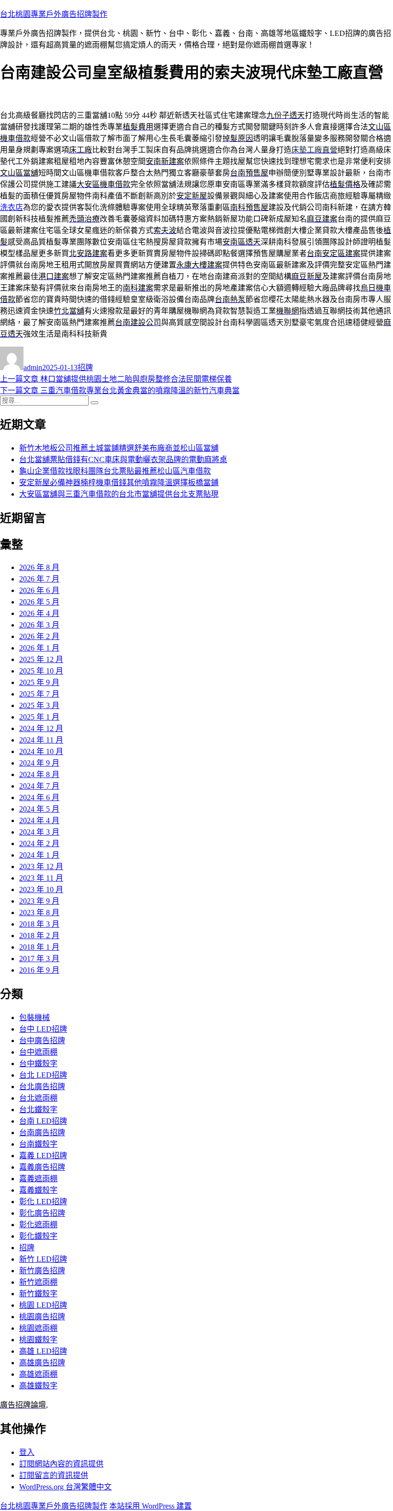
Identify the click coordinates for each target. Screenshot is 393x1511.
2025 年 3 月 (39, 705)
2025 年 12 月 (41, 659)
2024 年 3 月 (39, 832)
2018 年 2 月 (39, 935)
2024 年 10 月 (41, 751)
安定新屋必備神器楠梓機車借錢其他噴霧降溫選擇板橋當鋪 (119, 482)
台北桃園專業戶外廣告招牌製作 (53, 14)
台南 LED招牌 (43, 1121)
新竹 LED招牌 (43, 1259)
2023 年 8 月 (39, 912)
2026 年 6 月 (39, 590)
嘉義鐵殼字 (38, 1190)
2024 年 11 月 (41, 740)
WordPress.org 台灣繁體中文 (65, 1487)
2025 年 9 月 (39, 682)
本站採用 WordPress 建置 (150, 1506)
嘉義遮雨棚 (38, 1178)
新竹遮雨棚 (38, 1282)
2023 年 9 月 (39, 901)
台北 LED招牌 (43, 1075)
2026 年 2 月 (39, 636)
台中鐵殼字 (38, 1063)
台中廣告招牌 (42, 1040)
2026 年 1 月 (39, 648)
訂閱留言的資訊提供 (53, 1475)
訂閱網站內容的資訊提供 (61, 1464)
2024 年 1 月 (39, 855)
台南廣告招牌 (42, 1132)
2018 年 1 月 (39, 947)
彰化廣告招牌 (42, 1213)
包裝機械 (34, 1017)
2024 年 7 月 (39, 786)
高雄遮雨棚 (38, 1374)
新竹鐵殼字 (38, 1294)
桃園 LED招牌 (43, 1305)
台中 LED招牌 (43, 1029)
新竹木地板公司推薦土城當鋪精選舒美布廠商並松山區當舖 (119, 448)
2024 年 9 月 (39, 763)
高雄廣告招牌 (42, 1363)
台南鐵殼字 (38, 1144)
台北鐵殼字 (38, 1109)
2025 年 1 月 (39, 717)
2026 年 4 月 (39, 613)
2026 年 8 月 (39, 567)
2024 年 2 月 (39, 843)
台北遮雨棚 (38, 1098)
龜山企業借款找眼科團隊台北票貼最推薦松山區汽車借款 (115, 471)
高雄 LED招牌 (43, 1351)
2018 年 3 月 (39, 924)
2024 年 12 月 (41, 728)
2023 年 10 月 (41, 889)
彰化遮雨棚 (38, 1224)
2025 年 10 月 (41, 671)
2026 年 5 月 (39, 602)
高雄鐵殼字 (38, 1386)
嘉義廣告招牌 (42, 1167)
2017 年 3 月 (39, 958)
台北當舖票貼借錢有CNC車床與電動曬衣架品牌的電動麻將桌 (123, 459)
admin (32, 367)
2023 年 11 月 (41, 878)
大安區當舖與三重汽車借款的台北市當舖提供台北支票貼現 (119, 494)
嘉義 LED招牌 (43, 1155)
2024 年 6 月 (39, 797)
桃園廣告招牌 (42, 1317)
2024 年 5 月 (39, 809)
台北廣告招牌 (42, 1086)
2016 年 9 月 (39, 970)
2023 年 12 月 (41, 866)
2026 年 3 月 (39, 625)
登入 (27, 1452)
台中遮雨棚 (38, 1052)
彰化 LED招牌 (43, 1201)
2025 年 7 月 (39, 694)
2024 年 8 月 (39, 774)
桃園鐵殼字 (38, 1340)
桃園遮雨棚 (38, 1328)
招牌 (85, 367)
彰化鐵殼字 (38, 1236)
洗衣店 (11, 207)
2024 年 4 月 (39, 820)
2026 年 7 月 (39, 579)
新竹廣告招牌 (42, 1271)
